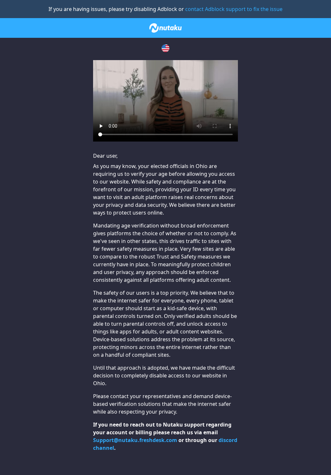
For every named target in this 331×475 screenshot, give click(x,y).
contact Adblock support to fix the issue (234, 9)
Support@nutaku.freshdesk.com (135, 440)
